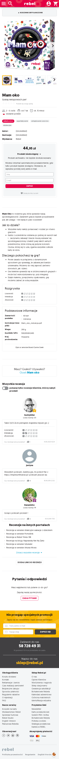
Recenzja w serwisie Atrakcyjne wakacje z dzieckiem (29, 530)
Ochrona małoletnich (41, 697)
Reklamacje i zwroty (11, 682)
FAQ (4, 700)
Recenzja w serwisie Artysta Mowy (21, 547)
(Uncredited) (21, 131)
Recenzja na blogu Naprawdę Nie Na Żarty (25, 540)
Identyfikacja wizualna (41, 700)
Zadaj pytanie (29, 598)
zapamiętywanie (22, 121)
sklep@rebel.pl (29, 662)
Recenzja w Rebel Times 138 (18, 537)
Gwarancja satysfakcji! (41, 688)
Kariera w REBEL (38, 727)
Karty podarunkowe (40, 712)
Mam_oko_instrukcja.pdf (31, 323)
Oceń (29, 372)
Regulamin (30, 754)
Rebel (18, 139)
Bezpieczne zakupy (10, 688)
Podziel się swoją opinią (24, 104)
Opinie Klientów (39, 679)
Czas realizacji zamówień (13, 685)
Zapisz (29, 186)
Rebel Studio (8, 718)
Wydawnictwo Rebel (11, 712)
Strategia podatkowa (41, 724)
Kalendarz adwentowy (41, 694)
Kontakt (5, 679)
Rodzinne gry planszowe (31, 13)
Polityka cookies (39, 721)
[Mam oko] (29, 45)
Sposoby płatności (10, 691)
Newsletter (36, 709)
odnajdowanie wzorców (40, 121)
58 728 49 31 (29, 645)
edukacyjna (7, 125)
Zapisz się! (45, 631)
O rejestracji (7, 697)
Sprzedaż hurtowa (10, 715)
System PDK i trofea (40, 715)
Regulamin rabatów (10, 694)
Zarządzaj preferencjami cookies (54, 753)
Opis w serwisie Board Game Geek (29, 347)
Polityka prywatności (12, 754)
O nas (34, 676)
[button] (29, 552)
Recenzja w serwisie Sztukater (19, 544)
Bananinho (29, 505)
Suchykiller (29, 415)
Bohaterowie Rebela (41, 691)
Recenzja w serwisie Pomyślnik (19, 533)
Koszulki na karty (9, 709)
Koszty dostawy (9, 676)
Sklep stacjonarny (39, 685)
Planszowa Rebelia (10, 724)
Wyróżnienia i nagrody (42, 682)
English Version (9, 721)
